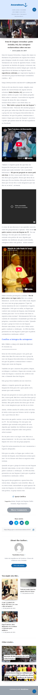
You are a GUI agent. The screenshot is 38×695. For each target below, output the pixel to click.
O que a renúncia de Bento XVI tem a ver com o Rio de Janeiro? (10, 604)
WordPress (24, 689)
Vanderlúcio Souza (18, 555)
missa (13, 501)
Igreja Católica (20, 496)
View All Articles (19, 565)
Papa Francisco (22, 503)
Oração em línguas (22, 501)
